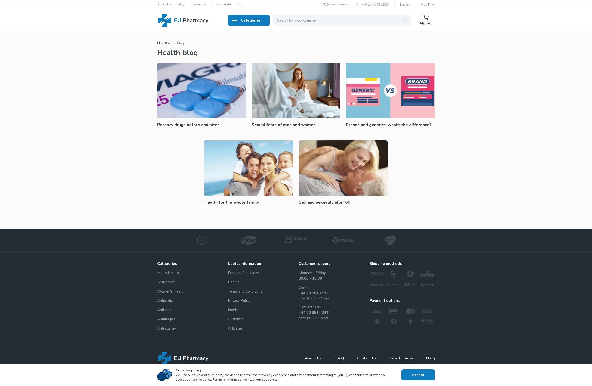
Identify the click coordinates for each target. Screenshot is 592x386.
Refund (234, 282)
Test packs (166, 282)
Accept (418, 374)
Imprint (233, 309)
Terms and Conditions (245, 291)
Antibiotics (165, 300)
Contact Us (198, 4)
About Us (164, 4)
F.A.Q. (181, 4)
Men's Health (168, 272)
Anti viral (164, 309)
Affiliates (235, 328)
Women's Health (171, 291)
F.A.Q (339, 358)
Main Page (165, 43)
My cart (426, 23)
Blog (240, 4)
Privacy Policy (239, 300)
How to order (222, 4)
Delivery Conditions (243, 272)
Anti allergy (166, 328)
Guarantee (236, 319)
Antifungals (166, 319)
